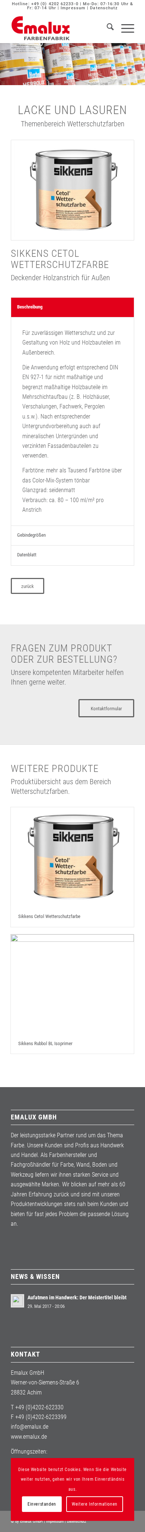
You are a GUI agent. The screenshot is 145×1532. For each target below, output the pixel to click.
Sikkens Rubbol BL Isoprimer (45, 1043)
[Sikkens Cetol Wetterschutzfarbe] (72, 856)
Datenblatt (26, 554)
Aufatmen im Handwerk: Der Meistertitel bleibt (77, 1297)
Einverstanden (42, 1504)
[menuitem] (106, 28)
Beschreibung (30, 307)
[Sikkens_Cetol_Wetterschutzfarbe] (72, 190)
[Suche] (106, 28)
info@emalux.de (29, 1426)
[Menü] (124, 28)
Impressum (73, 8)
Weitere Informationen (94, 1504)
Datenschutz (104, 8)
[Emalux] (60, 28)
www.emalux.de (29, 1436)
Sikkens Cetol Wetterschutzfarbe (49, 916)
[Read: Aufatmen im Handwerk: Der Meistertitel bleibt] (17, 1301)
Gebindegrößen (31, 535)
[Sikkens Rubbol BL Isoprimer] (72, 984)
